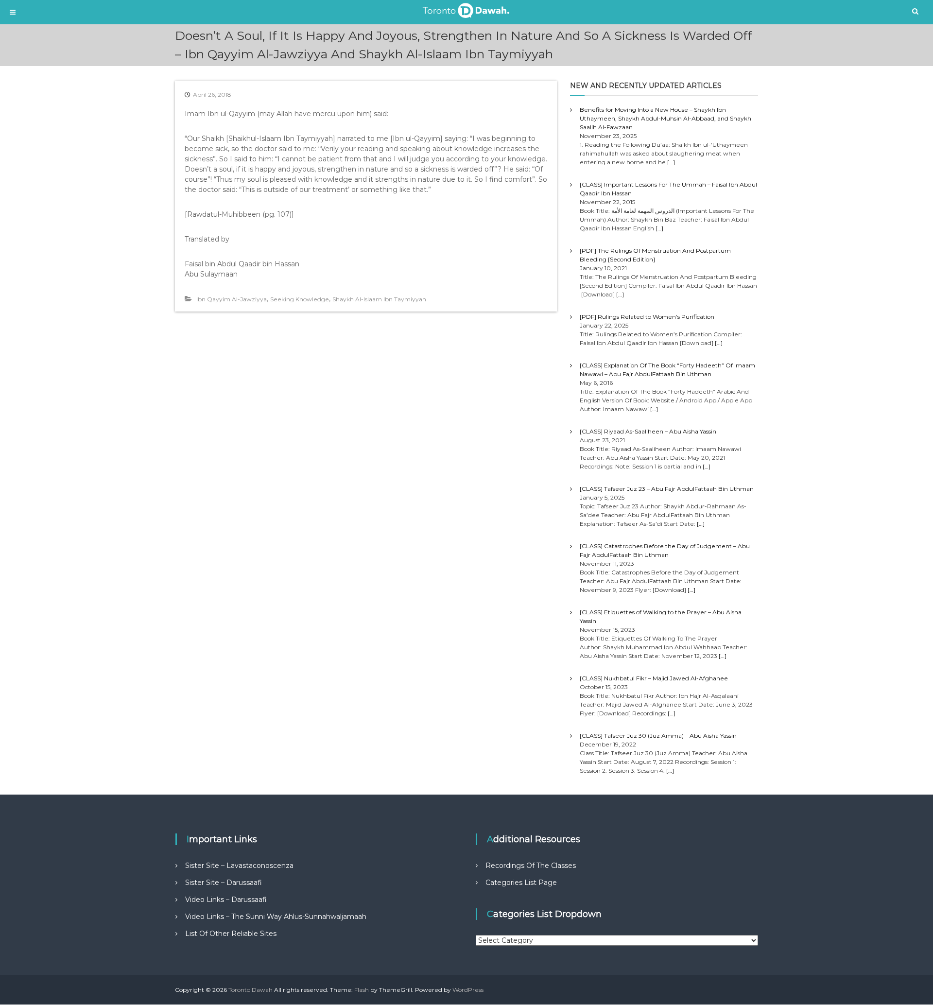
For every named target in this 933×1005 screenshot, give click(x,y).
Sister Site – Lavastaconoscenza (239, 865)
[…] (671, 162)
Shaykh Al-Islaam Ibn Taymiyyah (379, 299)
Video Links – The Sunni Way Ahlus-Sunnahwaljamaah (275, 916)
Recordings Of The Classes (530, 865)
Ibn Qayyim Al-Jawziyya (231, 299)
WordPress (468, 989)
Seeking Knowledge (299, 299)
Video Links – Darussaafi (226, 899)
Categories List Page (521, 882)
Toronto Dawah (250, 989)
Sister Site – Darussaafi (223, 882)
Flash (361, 989)
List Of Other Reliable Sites (230, 933)
